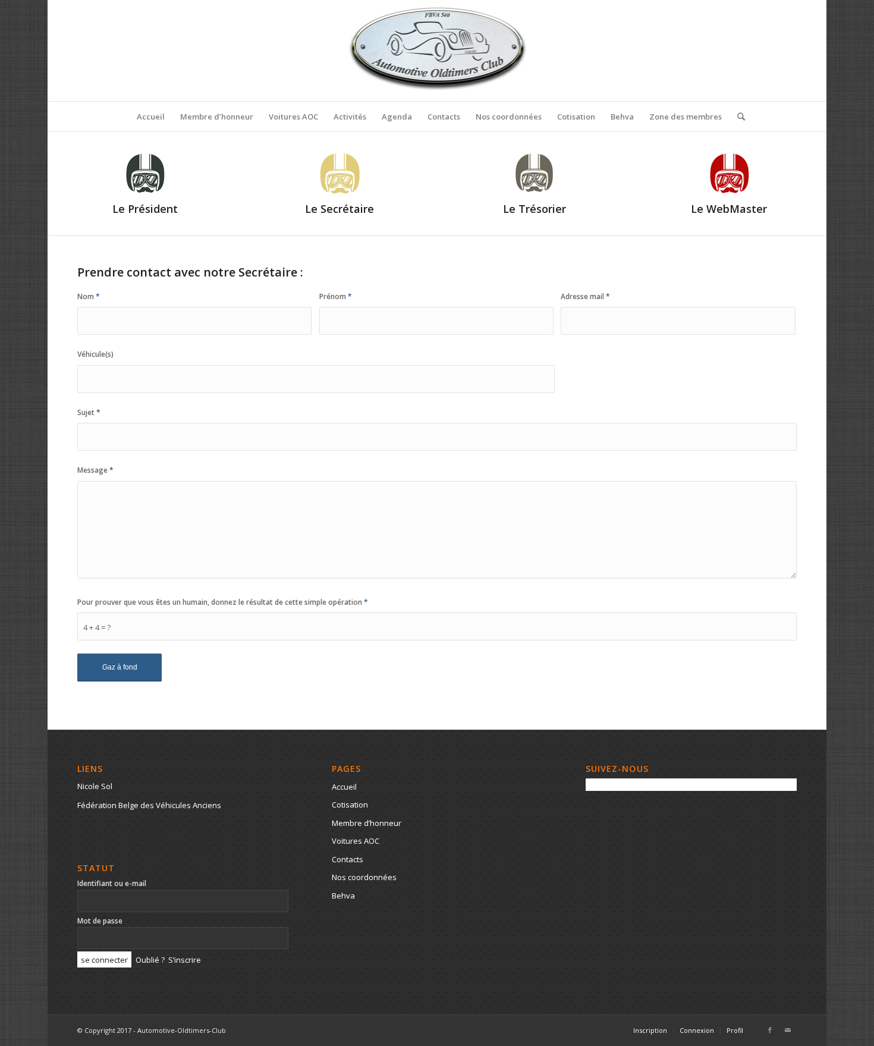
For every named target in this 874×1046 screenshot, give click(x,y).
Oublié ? (150, 959)
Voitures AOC (355, 840)
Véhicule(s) (95, 354)
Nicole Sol (94, 786)
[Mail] (788, 1030)
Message (95, 470)
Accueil (344, 786)
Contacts (347, 859)
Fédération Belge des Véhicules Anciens (149, 805)
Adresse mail (585, 296)
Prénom (335, 296)
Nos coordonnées (364, 877)
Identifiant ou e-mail (111, 883)
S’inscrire (184, 959)
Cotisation (350, 804)
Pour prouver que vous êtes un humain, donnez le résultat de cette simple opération (222, 602)
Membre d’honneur (366, 823)
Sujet (88, 412)
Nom (88, 296)
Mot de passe (99, 921)
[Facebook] (770, 1030)
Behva (343, 895)
